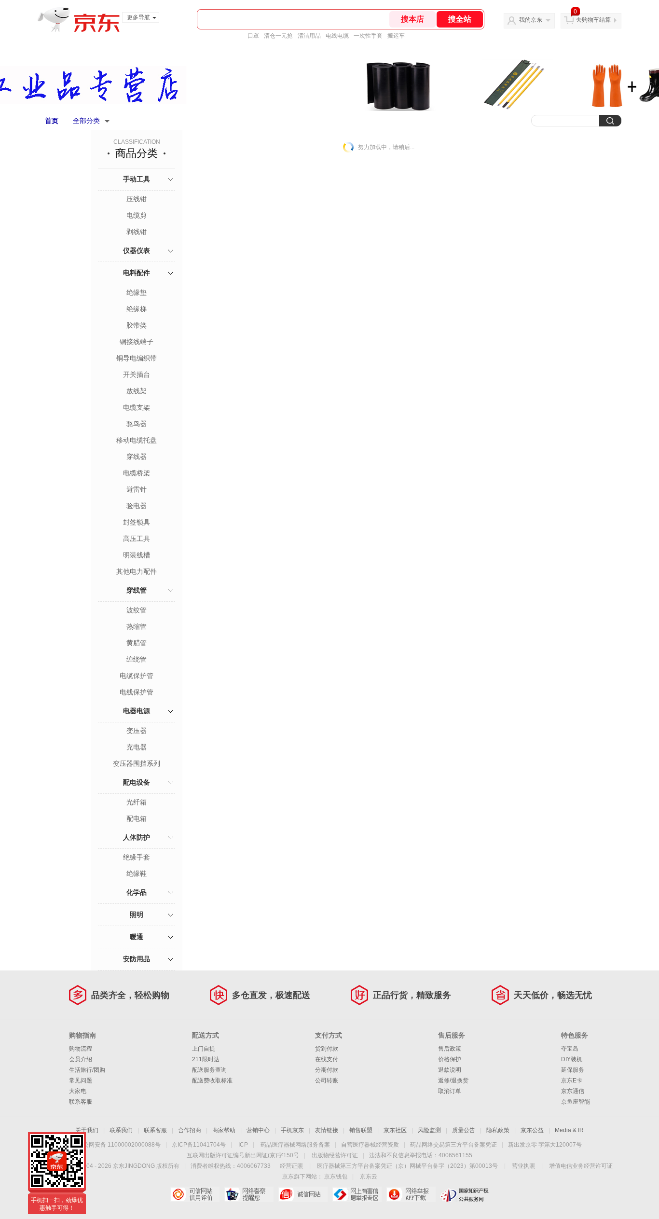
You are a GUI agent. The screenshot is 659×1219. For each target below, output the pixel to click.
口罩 (253, 35)
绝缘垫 (136, 292)
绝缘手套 (136, 857)
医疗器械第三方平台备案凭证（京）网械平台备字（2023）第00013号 (407, 1166)
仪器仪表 (136, 250)
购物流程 (80, 1048)
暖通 (136, 937)
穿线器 (136, 456)
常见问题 (80, 1080)
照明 (136, 914)
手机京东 (292, 1130)
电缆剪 (136, 215)
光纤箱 (136, 802)
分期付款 (326, 1070)
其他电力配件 (136, 571)
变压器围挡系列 (136, 763)
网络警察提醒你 (249, 1194)
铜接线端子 (136, 342)
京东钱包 (335, 1176)
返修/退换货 (453, 1080)
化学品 (136, 892)
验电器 (136, 506)
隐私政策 (497, 1130)
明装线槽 (136, 555)
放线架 (136, 391)
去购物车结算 (593, 19)
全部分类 (86, 121)
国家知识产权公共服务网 (465, 1194)
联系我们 (121, 1130)
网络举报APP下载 (411, 1194)
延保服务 (572, 1070)
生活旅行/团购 (87, 1070)
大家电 (77, 1091)
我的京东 (530, 19)
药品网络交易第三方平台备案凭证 (453, 1144)
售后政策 (449, 1048)
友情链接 (326, 1130)
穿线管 (136, 590)
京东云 (368, 1176)
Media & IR (569, 1130)
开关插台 (136, 374)
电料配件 (136, 273)
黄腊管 (136, 643)
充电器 (136, 747)
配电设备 (136, 782)
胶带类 (136, 325)
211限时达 (206, 1059)
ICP (243, 1144)
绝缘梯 (136, 309)
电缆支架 (136, 407)
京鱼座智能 (575, 1101)
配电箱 (136, 818)
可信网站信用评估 (195, 1194)
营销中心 (258, 1130)
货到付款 (326, 1048)
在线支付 (326, 1059)
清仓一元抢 (278, 35)
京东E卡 (571, 1080)
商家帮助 (223, 1130)
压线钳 (136, 199)
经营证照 (291, 1166)
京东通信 (572, 1091)
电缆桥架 (136, 473)
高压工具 (136, 538)
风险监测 (429, 1130)
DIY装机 (571, 1059)
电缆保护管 (136, 675)
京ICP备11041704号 (199, 1144)
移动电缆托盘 (136, 440)
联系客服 (80, 1101)
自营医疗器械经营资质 (370, 1144)
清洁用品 (309, 35)
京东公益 (532, 1130)
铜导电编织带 (136, 358)
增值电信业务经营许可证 (581, 1166)
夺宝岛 (569, 1048)
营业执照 (523, 1166)
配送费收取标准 (212, 1080)
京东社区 (395, 1130)
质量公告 (463, 1130)
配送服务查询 (209, 1070)
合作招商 (189, 1130)
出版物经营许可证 (335, 1155)
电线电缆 (337, 35)
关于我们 (86, 1130)
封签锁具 (136, 522)
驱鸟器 (136, 424)
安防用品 (136, 959)
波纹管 (136, 610)
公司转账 (326, 1080)
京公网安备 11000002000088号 (119, 1144)
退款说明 (449, 1070)
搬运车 (396, 35)
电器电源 (136, 711)
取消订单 (449, 1091)
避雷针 (136, 489)
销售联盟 (360, 1130)
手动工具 (136, 179)
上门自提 (203, 1048)
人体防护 (136, 837)
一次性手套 (368, 35)
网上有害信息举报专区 (357, 1194)
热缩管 (136, 626)
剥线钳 (136, 231)
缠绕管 (136, 659)
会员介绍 (80, 1059)
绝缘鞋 (136, 873)
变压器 (136, 730)
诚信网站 (303, 1194)
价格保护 (449, 1059)
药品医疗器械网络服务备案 (295, 1144)
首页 (51, 121)
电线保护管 (136, 692)
